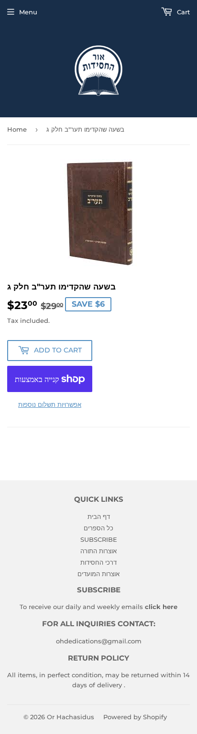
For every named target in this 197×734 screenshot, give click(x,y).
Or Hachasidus (70, 717)
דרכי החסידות (98, 562)
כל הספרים (98, 528)
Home (17, 129)
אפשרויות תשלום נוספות (49, 404)
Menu (28, 12)
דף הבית (99, 516)
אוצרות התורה (98, 551)
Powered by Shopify (135, 717)
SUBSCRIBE (98, 539)
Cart (182, 12)
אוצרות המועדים (98, 574)
